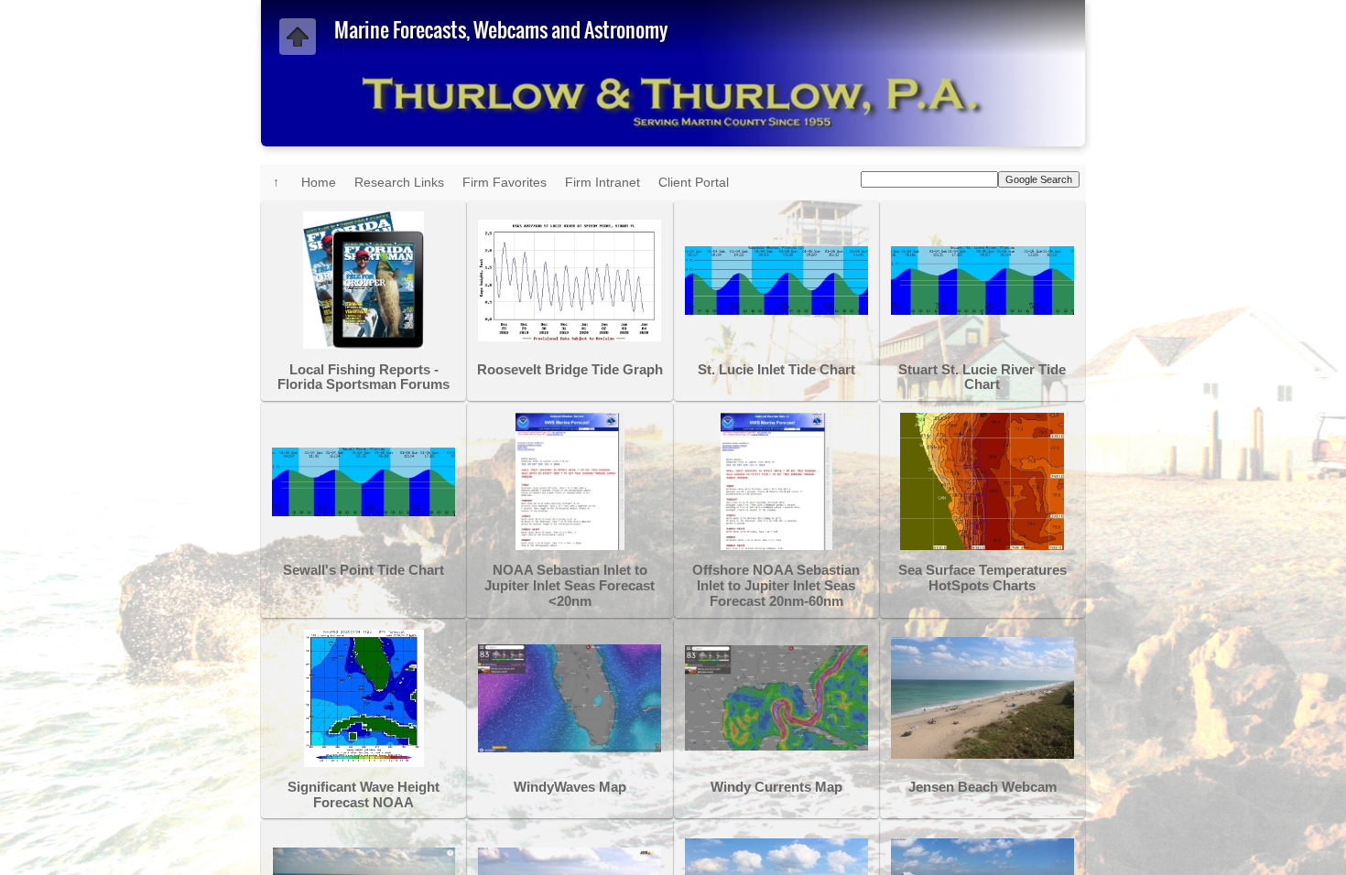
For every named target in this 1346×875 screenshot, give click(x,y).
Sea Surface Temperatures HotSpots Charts (982, 578)
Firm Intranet (602, 182)
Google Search (1038, 179)
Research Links (399, 182)
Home (318, 182)
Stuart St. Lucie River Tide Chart (982, 377)
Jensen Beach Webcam (982, 787)
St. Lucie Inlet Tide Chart (776, 369)
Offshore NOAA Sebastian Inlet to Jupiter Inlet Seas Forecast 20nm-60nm (776, 586)
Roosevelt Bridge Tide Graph (570, 369)
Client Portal (693, 182)
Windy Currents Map (776, 787)
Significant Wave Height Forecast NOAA (364, 795)
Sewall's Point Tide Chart (363, 570)
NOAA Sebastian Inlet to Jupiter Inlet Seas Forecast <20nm (569, 586)
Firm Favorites (504, 182)
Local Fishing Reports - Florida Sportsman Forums (363, 377)
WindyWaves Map (570, 787)
